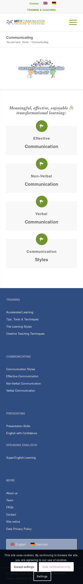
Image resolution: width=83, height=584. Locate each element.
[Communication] (42, 239)
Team (9, 500)
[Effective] (42, 126)
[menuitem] (34, 3)
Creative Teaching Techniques (25, 333)
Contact (34, 3)
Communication (41, 146)
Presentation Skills (18, 426)
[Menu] (71, 22)
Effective (41, 138)
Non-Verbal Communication (23, 383)
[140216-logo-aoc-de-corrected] (34, 22)
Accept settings (24, 567)
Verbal (41, 213)
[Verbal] (42, 201)
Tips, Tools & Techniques (22, 319)
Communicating (19, 37)
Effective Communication (22, 376)
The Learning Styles (19, 326)
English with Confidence (21, 433)
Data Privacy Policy (19, 529)
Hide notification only (56, 567)
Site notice (13, 521)
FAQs (10, 507)
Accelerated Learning (19, 312)
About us (12, 493)
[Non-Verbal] (42, 164)
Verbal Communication (20, 390)
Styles (41, 259)
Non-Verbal (41, 175)
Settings (42, 576)
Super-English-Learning (21, 457)
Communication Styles (20, 369)
